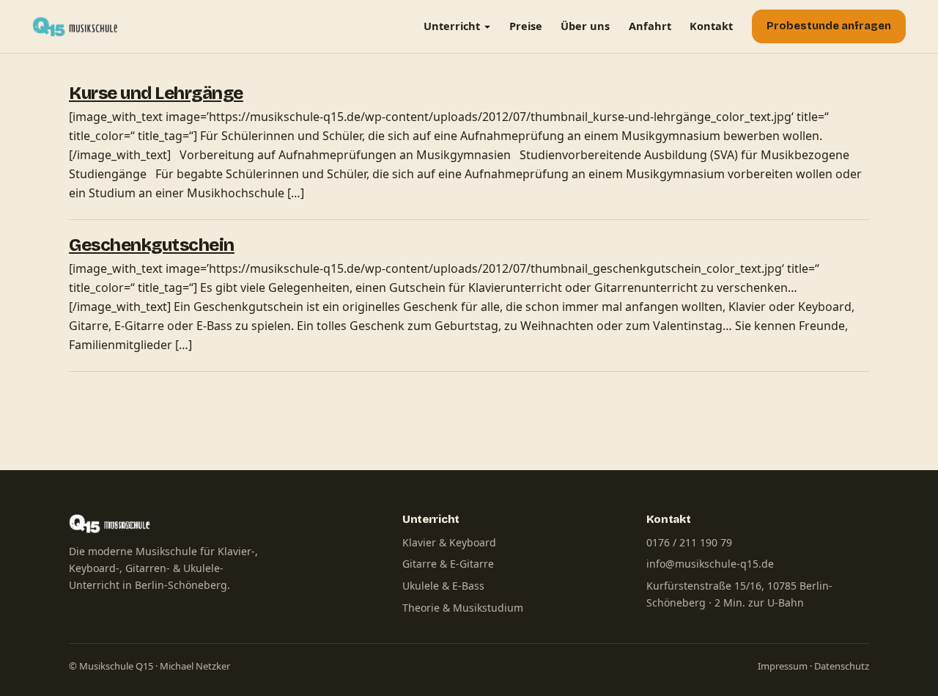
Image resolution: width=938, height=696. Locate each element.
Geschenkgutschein (151, 245)
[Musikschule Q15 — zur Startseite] (78, 26)
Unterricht (452, 25)
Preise (525, 25)
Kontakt (711, 25)
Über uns (585, 25)
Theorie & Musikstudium (462, 608)
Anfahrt (650, 25)
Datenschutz (841, 666)
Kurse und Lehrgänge (156, 93)
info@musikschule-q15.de (710, 564)
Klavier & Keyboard (449, 542)
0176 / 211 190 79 (689, 542)
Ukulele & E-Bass (443, 586)
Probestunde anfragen (829, 26)
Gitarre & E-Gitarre (448, 564)
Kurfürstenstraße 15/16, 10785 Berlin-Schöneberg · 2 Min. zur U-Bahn (739, 594)
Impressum (783, 666)
